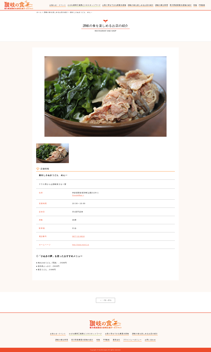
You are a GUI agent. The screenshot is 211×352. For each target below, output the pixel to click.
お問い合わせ (150, 340)
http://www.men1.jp (80, 245)
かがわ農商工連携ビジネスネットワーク (84, 5)
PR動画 (202, 5)
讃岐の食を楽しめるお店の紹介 (140, 5)
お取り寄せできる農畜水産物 (114, 5)
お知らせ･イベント (58, 334)
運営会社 (116, 340)
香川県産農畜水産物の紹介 (181, 5)
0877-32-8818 (78, 236)
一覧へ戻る (106, 300)
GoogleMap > (78, 195)
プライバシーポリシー (132, 340)
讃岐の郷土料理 (161, 5)
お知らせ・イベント (57, 5)
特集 (195, 5)
